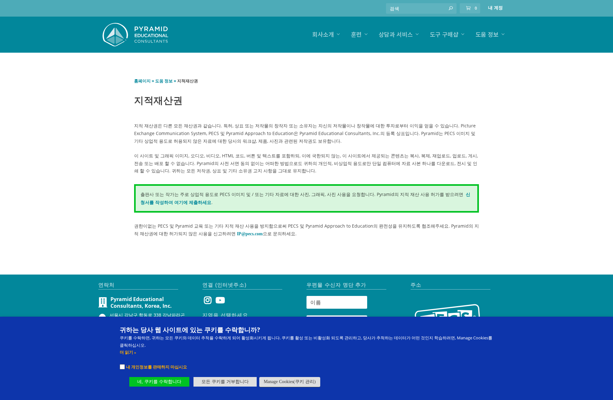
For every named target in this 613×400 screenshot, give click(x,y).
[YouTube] (219, 301)
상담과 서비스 (396, 35)
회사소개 (323, 35)
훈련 (356, 35)
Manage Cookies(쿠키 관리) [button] (290, 381)
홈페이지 (142, 81)
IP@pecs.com (250, 233)
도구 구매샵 (444, 35)
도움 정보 (487, 35)
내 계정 (495, 7)
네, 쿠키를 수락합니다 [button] (159, 381)
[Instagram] (207, 301)
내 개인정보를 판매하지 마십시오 (156, 367)
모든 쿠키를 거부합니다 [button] (225, 381)
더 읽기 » (128, 352)
